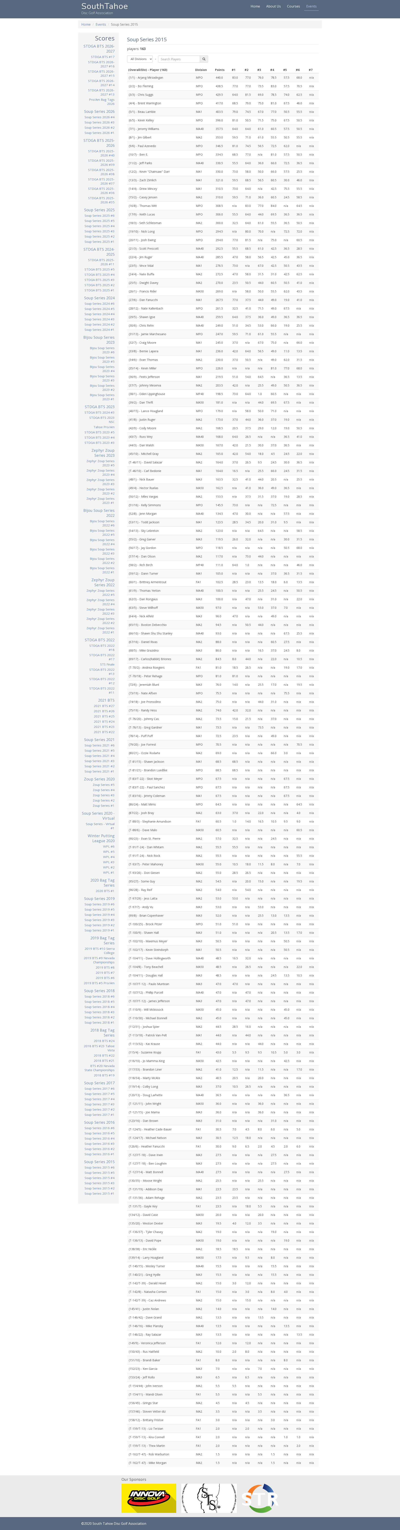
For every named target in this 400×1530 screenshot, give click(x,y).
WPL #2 (109, 867)
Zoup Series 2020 (99, 778)
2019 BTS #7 (105, 972)
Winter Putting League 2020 (101, 838)
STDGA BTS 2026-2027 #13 (101, 92)
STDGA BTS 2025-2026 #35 (101, 200)
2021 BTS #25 (104, 716)
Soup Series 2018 (99, 990)
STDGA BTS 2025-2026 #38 (101, 172)
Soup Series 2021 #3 (100, 761)
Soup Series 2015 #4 (100, 1178)
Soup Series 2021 (99, 739)
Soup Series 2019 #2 (100, 925)
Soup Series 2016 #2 (100, 1149)
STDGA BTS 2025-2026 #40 (101, 153)
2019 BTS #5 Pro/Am (99, 983)
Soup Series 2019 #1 (100, 930)
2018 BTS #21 (104, 1060)
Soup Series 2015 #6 (100, 1167)
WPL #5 (109, 851)
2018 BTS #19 (104, 1075)
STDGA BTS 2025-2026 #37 (101, 181)
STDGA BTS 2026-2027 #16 (101, 64)
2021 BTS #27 (104, 706)
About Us (273, 6)
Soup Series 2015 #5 (100, 1172)
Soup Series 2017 (99, 1082)
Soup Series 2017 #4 (100, 1099)
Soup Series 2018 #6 (100, 996)
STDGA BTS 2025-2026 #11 (101, 262)
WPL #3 (109, 862)
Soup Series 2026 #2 (100, 127)
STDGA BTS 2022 (100, 639)
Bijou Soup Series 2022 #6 (102, 523)
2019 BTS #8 (105, 967)
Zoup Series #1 (104, 805)
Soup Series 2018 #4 (100, 1007)
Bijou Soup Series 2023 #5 (102, 359)
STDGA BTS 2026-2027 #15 (101, 73)
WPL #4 (109, 857)
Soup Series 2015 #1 (100, 1193)
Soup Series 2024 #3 (100, 319)
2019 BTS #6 (105, 978)
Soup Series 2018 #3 (100, 1012)
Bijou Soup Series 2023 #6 (102, 350)
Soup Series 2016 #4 (100, 1138)
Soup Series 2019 (99, 898)
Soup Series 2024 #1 (100, 329)
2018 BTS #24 (104, 1041)
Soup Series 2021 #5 (100, 750)
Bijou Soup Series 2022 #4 (102, 542)
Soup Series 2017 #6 (100, 1088)
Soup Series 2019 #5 (100, 909)
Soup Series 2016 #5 (100, 1133)
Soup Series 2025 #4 (100, 226)
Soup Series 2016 (99, 1122)
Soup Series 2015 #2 (100, 1188)
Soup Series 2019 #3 (100, 920)
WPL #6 (109, 846)
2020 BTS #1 (105, 891)
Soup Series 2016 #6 (100, 1128)
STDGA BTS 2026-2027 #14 (101, 83)
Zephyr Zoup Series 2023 (103, 453)
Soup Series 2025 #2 (100, 236)
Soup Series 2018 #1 (100, 1022)
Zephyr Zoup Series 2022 (103, 582)
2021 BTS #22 (104, 732)
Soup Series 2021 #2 (100, 766)
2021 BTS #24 (104, 721)
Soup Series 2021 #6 (100, 745)
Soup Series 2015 (99, 1161)
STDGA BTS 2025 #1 (100, 290)
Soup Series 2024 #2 (100, 324)
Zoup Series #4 (104, 790)
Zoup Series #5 (104, 785)
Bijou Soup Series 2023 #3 (102, 378)
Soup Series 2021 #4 (100, 756)
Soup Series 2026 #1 (100, 133)
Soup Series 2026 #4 (100, 117)
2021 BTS (106, 700)
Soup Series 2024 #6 (100, 303)
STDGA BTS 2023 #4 (100, 437)
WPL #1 (109, 872)
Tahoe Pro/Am (104, 427)
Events (311, 6)
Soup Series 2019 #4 (100, 914)
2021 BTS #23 (104, 727)
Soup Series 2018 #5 (100, 1001)
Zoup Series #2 (104, 800)
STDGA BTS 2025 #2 (100, 285)
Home (255, 6)
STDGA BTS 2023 (100, 406)
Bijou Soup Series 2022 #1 (102, 570)
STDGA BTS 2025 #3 (100, 280)
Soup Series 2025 (99, 209)
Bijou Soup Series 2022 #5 (102, 532)
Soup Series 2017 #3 (100, 1104)
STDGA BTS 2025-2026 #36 (101, 190)
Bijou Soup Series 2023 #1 (102, 397)
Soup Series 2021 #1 (100, 771)
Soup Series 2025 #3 (100, 231)
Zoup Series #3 (104, 795)
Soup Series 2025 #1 (100, 241)
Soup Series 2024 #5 (100, 309)
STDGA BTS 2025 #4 (100, 274)
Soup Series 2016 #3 (100, 1143)
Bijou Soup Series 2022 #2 (102, 560)
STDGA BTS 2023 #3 (100, 442)
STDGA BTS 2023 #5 (100, 432)
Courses (293, 6)
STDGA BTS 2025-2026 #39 (101, 162)
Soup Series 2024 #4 (100, 314)
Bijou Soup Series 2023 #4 (102, 369)
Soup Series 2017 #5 (100, 1094)
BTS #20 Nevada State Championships (100, 1068)
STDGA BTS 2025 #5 (100, 269)
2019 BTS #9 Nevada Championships (99, 960)
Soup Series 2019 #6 (100, 904)
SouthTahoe (104, 6)
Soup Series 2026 (99, 111)
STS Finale (107, 664)
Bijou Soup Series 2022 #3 (102, 551)
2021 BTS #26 (104, 711)
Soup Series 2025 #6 (100, 215)
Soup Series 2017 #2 (100, 1109)
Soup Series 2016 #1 (100, 1154)
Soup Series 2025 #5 (100, 221)
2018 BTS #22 (104, 1055)
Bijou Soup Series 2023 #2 (102, 387)
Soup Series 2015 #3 (100, 1183)
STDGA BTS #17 (103, 57)
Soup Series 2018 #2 (100, 1017)
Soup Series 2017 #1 (100, 1114)
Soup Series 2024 (99, 297)
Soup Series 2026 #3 (100, 122)
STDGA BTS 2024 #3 (100, 412)
